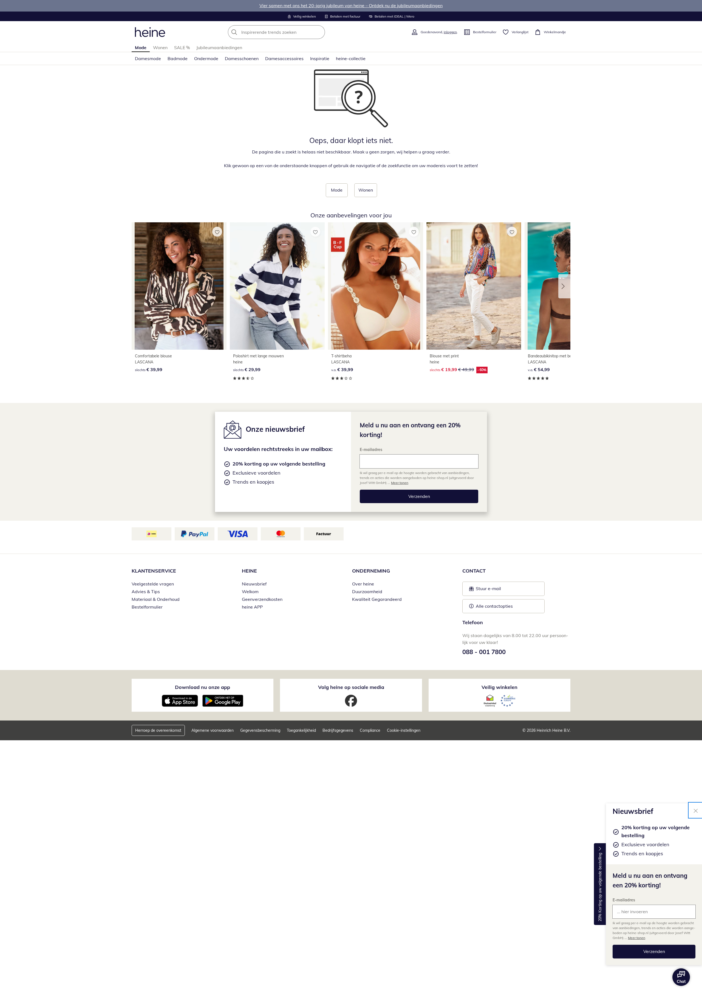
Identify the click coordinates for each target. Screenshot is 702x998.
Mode (140, 47)
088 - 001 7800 (484, 652)
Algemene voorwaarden (212, 730)
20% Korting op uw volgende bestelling (600, 887)
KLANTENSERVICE (154, 571)
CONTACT (474, 571)
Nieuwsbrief (254, 584)
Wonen (160, 47)
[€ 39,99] (179, 285)
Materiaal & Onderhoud (156, 599)
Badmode (178, 58)
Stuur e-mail (488, 590)
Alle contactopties (494, 606)
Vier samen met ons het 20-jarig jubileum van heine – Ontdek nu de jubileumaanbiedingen (351, 5)
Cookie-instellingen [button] (403, 730)
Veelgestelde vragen (153, 584)
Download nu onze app (202, 687)
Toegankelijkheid (301, 730)
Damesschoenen (242, 58)
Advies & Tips (146, 591)
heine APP (252, 607)
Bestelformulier (147, 607)
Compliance (370, 730)
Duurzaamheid (367, 591)
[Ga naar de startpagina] (150, 32)
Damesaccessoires (284, 58)
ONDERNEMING (371, 571)
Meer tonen (636, 938)
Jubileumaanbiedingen (219, 47)
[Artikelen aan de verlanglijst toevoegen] (217, 232)
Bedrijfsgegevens (337, 730)
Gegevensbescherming (260, 730)
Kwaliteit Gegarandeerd (377, 599)
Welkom (250, 591)
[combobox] (288, 32)
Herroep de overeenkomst (158, 730)
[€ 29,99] (277, 285)
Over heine (363, 584)
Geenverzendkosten (262, 599)
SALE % (182, 47)
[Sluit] (695, 810)
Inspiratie (319, 58)
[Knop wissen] (319, 32)
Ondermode (206, 58)
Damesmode (148, 58)
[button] (564, 286)
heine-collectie (351, 58)
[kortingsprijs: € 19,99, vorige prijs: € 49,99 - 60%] (473, 285)
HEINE (249, 571)
